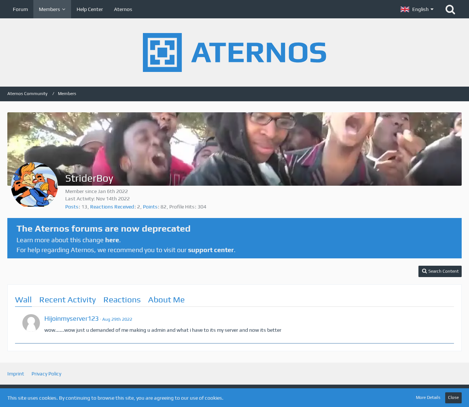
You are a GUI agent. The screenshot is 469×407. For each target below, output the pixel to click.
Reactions (122, 299)
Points (150, 207)
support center (211, 250)
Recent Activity (67, 299)
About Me (166, 299)
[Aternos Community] (234, 52)
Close (453, 397)
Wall (23, 299)
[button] (417, 9)
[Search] (450, 9)
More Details (428, 397)
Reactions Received (112, 207)
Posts (71, 207)
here (112, 240)
